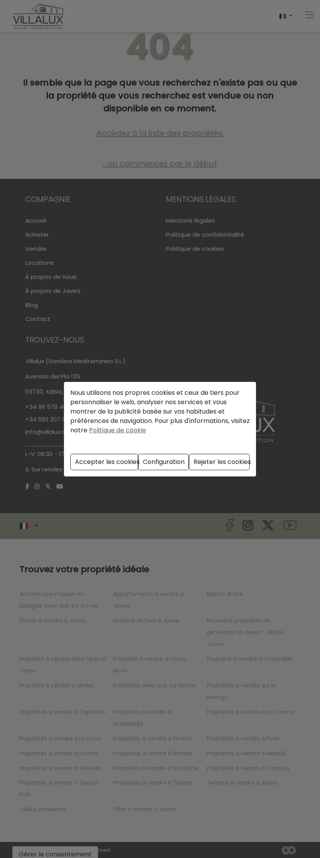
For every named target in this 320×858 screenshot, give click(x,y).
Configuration (164, 461)
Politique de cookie (117, 430)
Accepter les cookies (106, 461)
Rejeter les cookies (222, 461)
